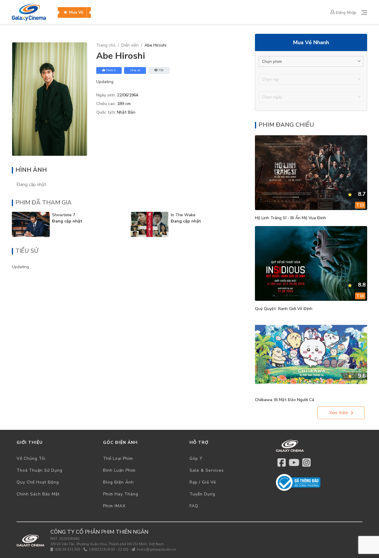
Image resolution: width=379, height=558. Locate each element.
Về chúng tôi (31, 458)
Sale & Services (207, 470)
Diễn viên (130, 45)
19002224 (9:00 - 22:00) (108, 549)
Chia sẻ (135, 70)
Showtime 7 (63, 215)
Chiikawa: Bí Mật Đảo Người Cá (284, 400)
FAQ (194, 506)
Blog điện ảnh (118, 482)
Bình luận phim (119, 470)
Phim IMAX (114, 506)
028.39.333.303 (67, 549)
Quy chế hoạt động (38, 482)
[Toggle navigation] (364, 12)
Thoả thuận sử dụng (39, 470)
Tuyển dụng (202, 494)
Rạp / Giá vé (203, 482)
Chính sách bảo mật (38, 494)
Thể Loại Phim (118, 458)
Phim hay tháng (120, 494)
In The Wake (183, 215)
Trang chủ (105, 45)
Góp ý (196, 458)
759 (161, 70)
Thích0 (111, 70)
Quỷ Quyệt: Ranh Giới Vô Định (283, 308)
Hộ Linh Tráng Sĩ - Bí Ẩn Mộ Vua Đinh (290, 218)
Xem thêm (338, 413)
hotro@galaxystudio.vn (156, 549)
